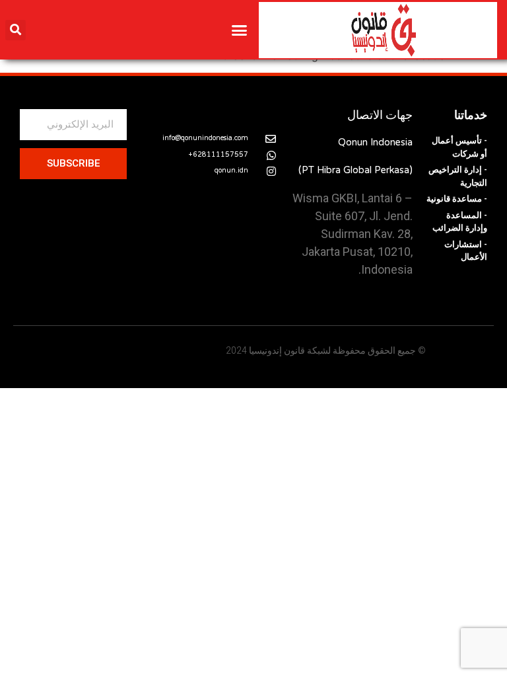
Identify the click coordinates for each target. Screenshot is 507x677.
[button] (239, 29)
